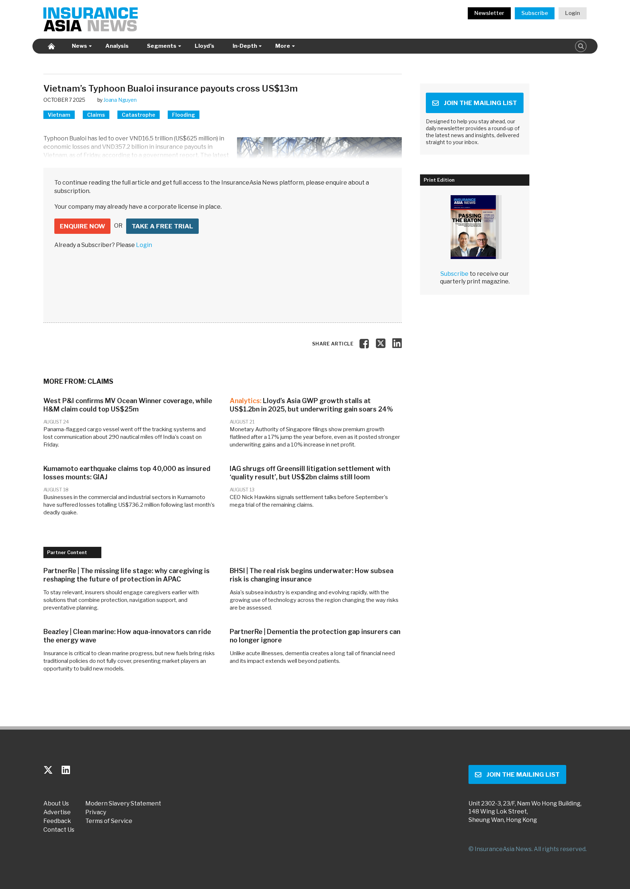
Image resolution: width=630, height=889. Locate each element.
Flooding (183, 115)
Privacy (95, 812)
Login (572, 13)
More (282, 46)
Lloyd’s (204, 46)
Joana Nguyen (120, 100)
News (79, 46)
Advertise (57, 812)
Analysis (117, 46)
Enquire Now (82, 226)
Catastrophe (138, 115)
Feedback (57, 821)
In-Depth (245, 46)
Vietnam (59, 115)
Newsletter (489, 13)
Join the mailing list (480, 103)
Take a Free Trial (162, 226)
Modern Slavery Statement (123, 804)
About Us (56, 804)
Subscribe (534, 13)
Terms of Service (108, 821)
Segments (161, 46)
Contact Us (58, 830)
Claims (96, 115)
